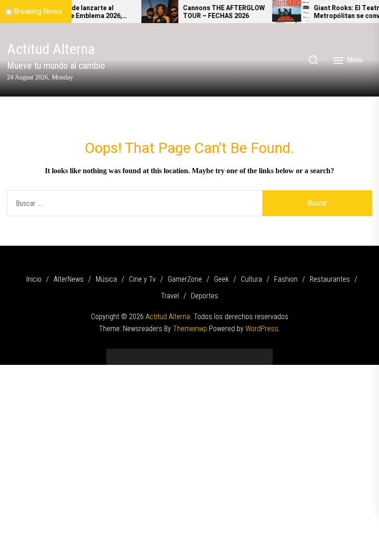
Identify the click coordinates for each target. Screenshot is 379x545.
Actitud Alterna (51, 49)
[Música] (148, 353)
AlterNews (69, 279)
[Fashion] (217, 353)
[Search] (313, 60)
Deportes (204, 295)
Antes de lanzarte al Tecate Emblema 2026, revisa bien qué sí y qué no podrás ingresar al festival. (85, 12)
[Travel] (245, 353)
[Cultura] (203, 353)
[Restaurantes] (231, 353)
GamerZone (185, 279)
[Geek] (189, 353)
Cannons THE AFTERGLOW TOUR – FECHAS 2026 (217, 12)
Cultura (251, 279)
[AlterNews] (134, 353)
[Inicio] (120, 353)
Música (106, 279)
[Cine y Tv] (162, 353)
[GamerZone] (176, 353)
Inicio (34, 279)
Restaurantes (330, 279)
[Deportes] (259, 353)
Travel (170, 295)
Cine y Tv (142, 279)
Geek (221, 279)
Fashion (286, 279)
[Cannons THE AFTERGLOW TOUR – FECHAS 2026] (152, 11)
